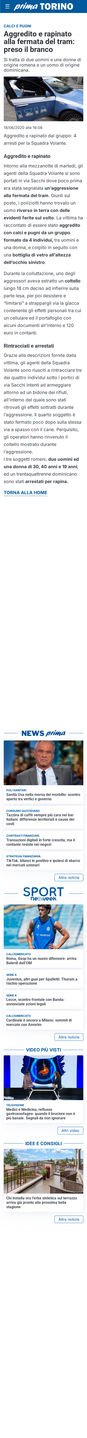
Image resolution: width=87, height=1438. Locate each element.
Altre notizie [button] (68, 877)
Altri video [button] (70, 1130)
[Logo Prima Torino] (43, 6)
